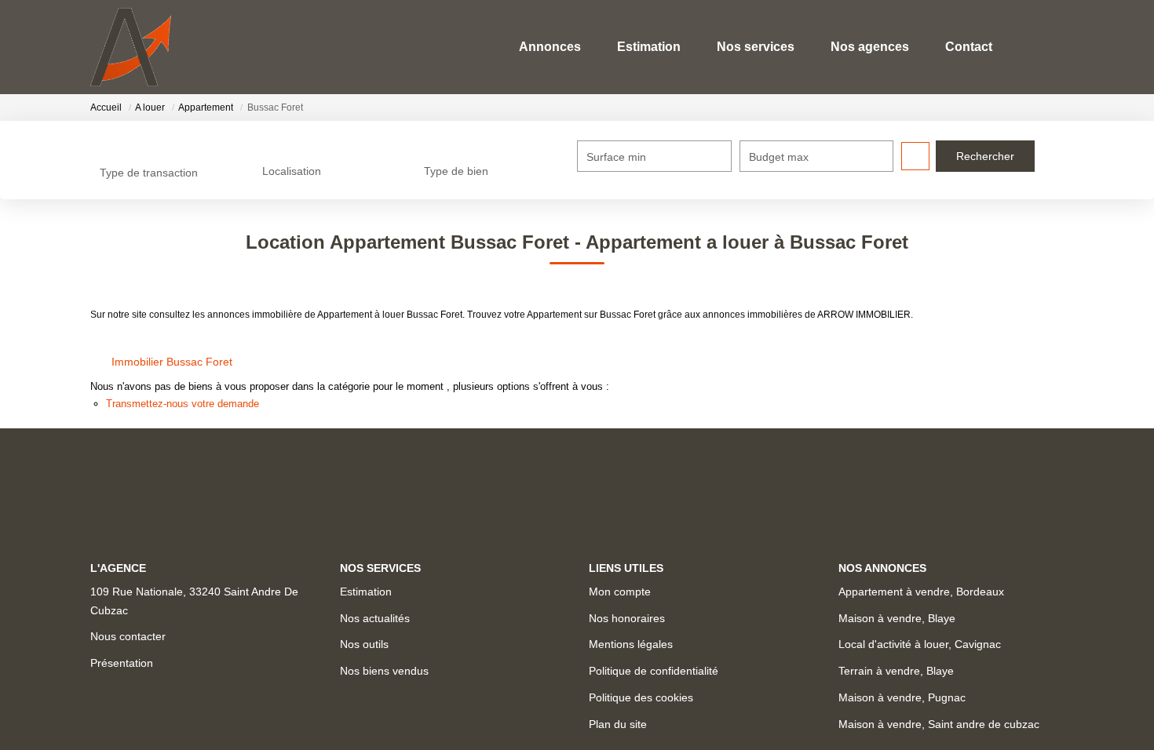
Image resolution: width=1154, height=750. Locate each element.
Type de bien (456, 171)
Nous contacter (128, 636)
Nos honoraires (627, 618)
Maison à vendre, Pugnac (902, 697)
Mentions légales (631, 644)
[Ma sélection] (1030, 46)
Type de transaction (149, 172)
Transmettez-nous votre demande (182, 404)
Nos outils (364, 644)
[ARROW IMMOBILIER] (130, 47)
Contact (968, 46)
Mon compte (620, 591)
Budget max (779, 157)
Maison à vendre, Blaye (896, 618)
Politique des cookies (641, 697)
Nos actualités (375, 618)
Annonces (550, 46)
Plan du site (618, 724)
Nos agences (870, 46)
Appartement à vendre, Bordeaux (921, 591)
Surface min (616, 157)
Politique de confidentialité (653, 670)
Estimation (649, 46)
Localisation (291, 171)
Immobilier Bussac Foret (171, 361)
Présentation (121, 663)
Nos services (755, 46)
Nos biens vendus (384, 670)
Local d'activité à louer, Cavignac (919, 644)
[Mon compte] (1051, 46)
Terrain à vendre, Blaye (896, 670)
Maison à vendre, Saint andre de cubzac (938, 724)
